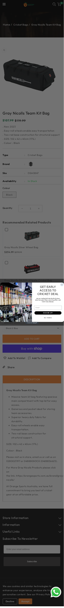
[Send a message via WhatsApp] (56, 592)
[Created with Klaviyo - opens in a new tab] (31, 323)
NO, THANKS (48, 317)
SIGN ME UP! (48, 313)
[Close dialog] (62, 284)
